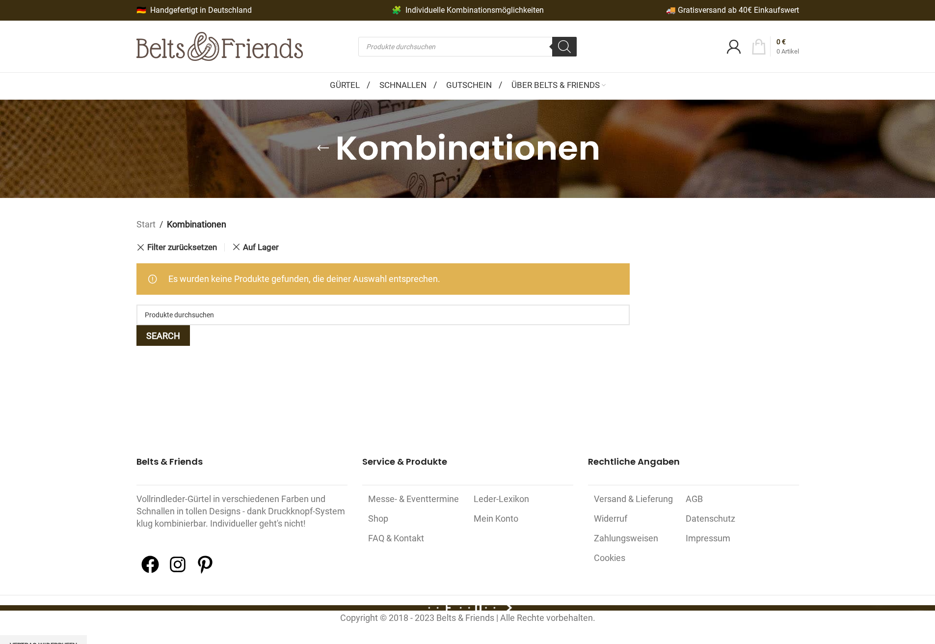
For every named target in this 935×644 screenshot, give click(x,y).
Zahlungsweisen (626, 538)
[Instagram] (177, 571)
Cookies (609, 558)
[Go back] (323, 148)
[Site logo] (219, 45)
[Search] (564, 46)
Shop (378, 518)
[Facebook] (150, 571)
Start (146, 224)
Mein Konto (496, 518)
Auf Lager (261, 247)
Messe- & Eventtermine (413, 499)
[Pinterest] (205, 571)
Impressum (708, 538)
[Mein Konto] (733, 46)
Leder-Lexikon (501, 499)
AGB (694, 499)
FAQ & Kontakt (396, 538)
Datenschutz (710, 518)
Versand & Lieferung (633, 499)
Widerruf (610, 518)
